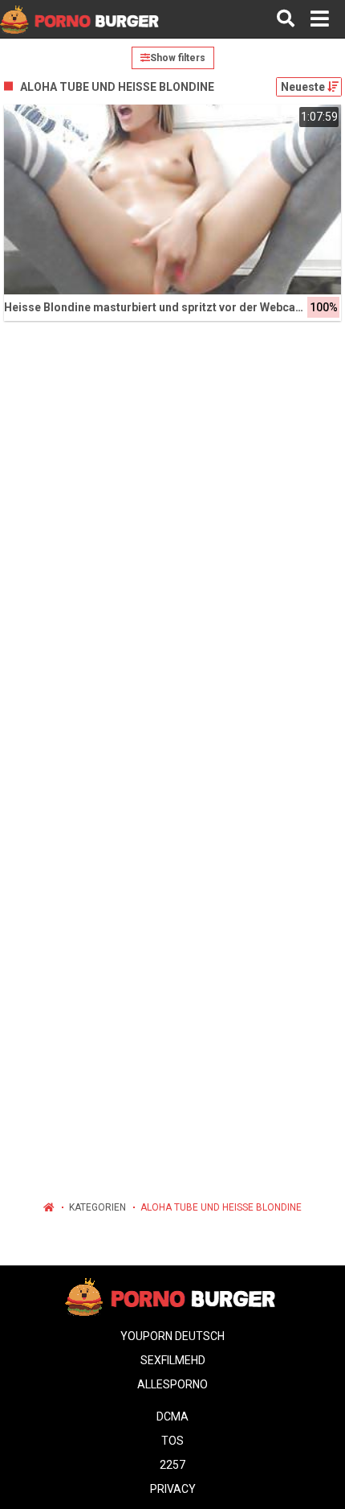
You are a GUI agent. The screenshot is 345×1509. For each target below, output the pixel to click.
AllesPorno (172, 1384)
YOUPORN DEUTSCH (172, 1336)
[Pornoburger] (81, 19)
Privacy (173, 1488)
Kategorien (97, 1207)
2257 (172, 1464)
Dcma (172, 1416)
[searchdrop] (285, 19)
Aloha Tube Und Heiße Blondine (221, 1207)
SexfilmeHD (172, 1360)
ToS (172, 1440)
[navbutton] (319, 19)
